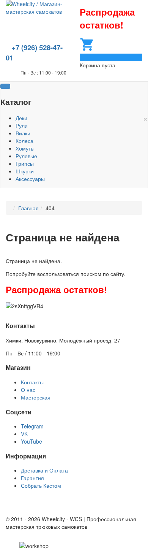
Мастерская (35, 397)
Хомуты (25, 148)
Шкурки (25, 171)
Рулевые (26, 156)
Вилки (23, 133)
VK (24, 434)
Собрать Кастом (41, 485)
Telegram (32, 426)
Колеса (24, 140)
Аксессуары (30, 178)
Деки (21, 118)
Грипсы (25, 163)
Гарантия (32, 478)
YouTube (31, 441)
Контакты (32, 382)
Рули (22, 125)
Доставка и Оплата (44, 470)
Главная (28, 208)
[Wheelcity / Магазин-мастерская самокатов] (37, 7)
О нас (28, 389)
